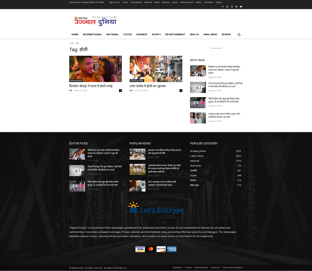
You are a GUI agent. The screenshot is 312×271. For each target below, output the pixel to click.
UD (70, 90)
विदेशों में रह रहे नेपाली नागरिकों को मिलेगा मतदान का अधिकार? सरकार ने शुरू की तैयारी (224, 69)
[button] (239, 34)
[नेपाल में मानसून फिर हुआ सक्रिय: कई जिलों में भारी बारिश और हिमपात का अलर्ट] (198, 87)
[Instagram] (227, 7)
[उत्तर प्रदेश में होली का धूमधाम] (156, 69)
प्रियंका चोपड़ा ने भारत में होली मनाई (90, 86)
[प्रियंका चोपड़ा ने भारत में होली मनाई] (95, 69)
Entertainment (76, 80)
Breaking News (137, 80)
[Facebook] (223, 7)
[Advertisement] (180, 21)
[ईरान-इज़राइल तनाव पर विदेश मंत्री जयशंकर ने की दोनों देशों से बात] (137, 185)
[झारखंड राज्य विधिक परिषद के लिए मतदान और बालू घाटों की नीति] (137, 154)
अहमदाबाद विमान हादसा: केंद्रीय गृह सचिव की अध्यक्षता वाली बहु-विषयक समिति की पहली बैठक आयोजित (164, 168)
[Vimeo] (236, 7)
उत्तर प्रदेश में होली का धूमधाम (148, 86)
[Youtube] (241, 7)
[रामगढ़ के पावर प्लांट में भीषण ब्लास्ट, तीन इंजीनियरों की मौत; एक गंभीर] (198, 117)
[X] (232, 7)
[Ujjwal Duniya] (95, 21)
